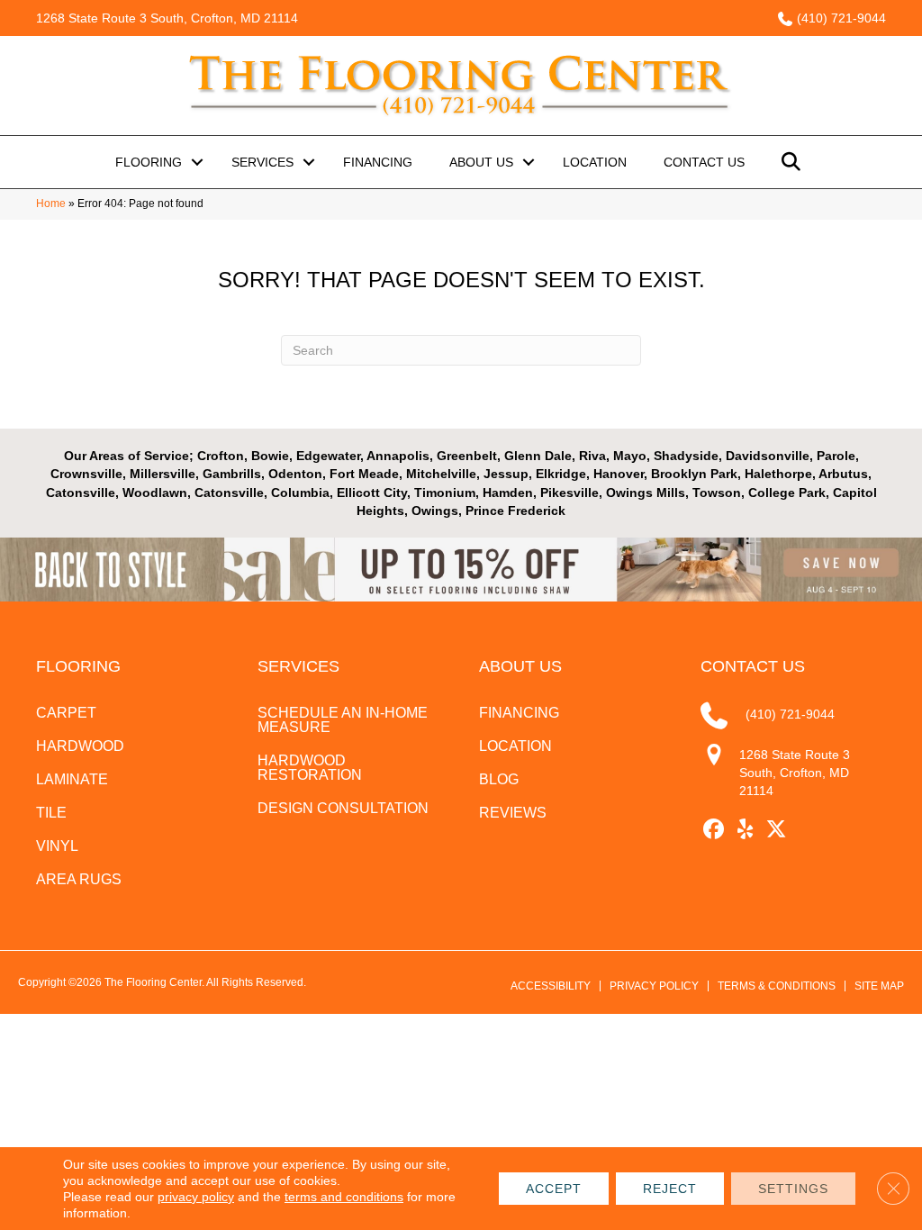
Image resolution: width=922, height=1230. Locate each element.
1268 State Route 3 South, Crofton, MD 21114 (167, 18)
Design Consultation (343, 808)
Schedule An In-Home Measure (343, 720)
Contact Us (704, 162)
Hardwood (80, 746)
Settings (793, 1188)
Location (595, 162)
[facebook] (714, 829)
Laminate (72, 779)
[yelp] (745, 829)
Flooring (148, 162)
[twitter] (777, 829)
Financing (377, 162)
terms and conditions (344, 1196)
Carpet (66, 712)
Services (262, 162)
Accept (554, 1188)
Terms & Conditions (777, 986)
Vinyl (57, 846)
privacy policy (196, 1196)
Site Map (879, 986)
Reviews (513, 812)
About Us (481, 162)
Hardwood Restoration (310, 767)
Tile (51, 812)
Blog (499, 779)
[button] (197, 162)
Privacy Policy (654, 986)
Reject (670, 1188)
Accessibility (551, 986)
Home (51, 203)
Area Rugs (79, 879)
